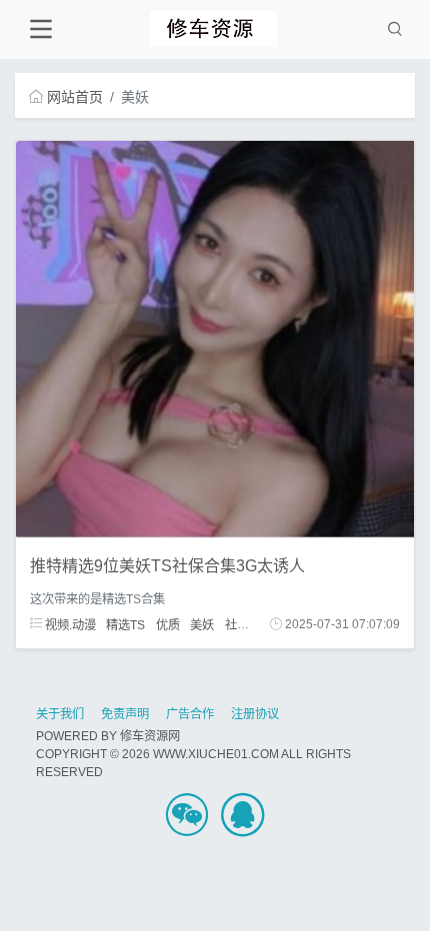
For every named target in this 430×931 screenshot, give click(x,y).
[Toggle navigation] (40, 29)
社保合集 (249, 624)
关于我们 (60, 714)
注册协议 (255, 714)
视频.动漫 (69, 624)
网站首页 (75, 97)
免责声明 (125, 714)
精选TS (125, 624)
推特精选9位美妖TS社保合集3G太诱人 (167, 565)
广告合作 (190, 714)
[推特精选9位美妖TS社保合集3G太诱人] (215, 339)
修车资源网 (150, 736)
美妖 (202, 624)
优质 (168, 624)
